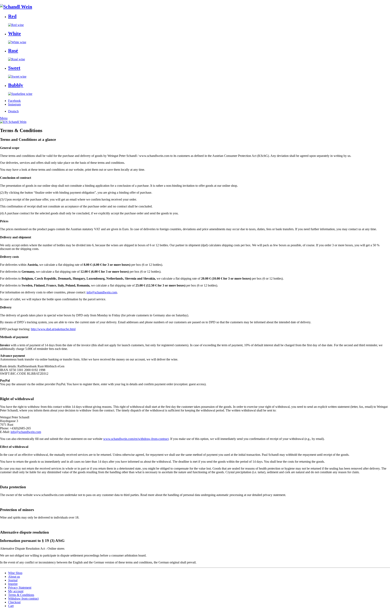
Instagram (14, 104)
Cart (11, 606)
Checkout (14, 602)
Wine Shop (15, 573)
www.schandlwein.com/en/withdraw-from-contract (136, 439)
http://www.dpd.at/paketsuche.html (53, 329)
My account (15, 591)
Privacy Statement (19, 587)
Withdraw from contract (23, 598)
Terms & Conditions (21, 595)
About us (14, 576)
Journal (12, 580)
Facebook (14, 100)
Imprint (12, 584)
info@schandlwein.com (102, 292)
